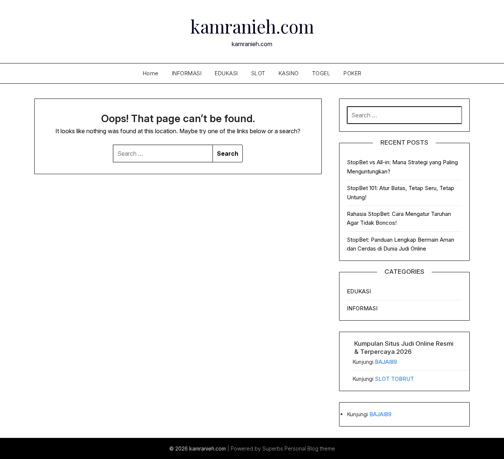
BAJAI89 (386, 361)
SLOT (258, 73)
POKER (353, 73)
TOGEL (321, 73)
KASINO (289, 73)
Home (151, 73)
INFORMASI (187, 73)
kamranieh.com (252, 26)
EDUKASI (226, 73)
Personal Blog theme (309, 448)
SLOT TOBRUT (394, 378)
